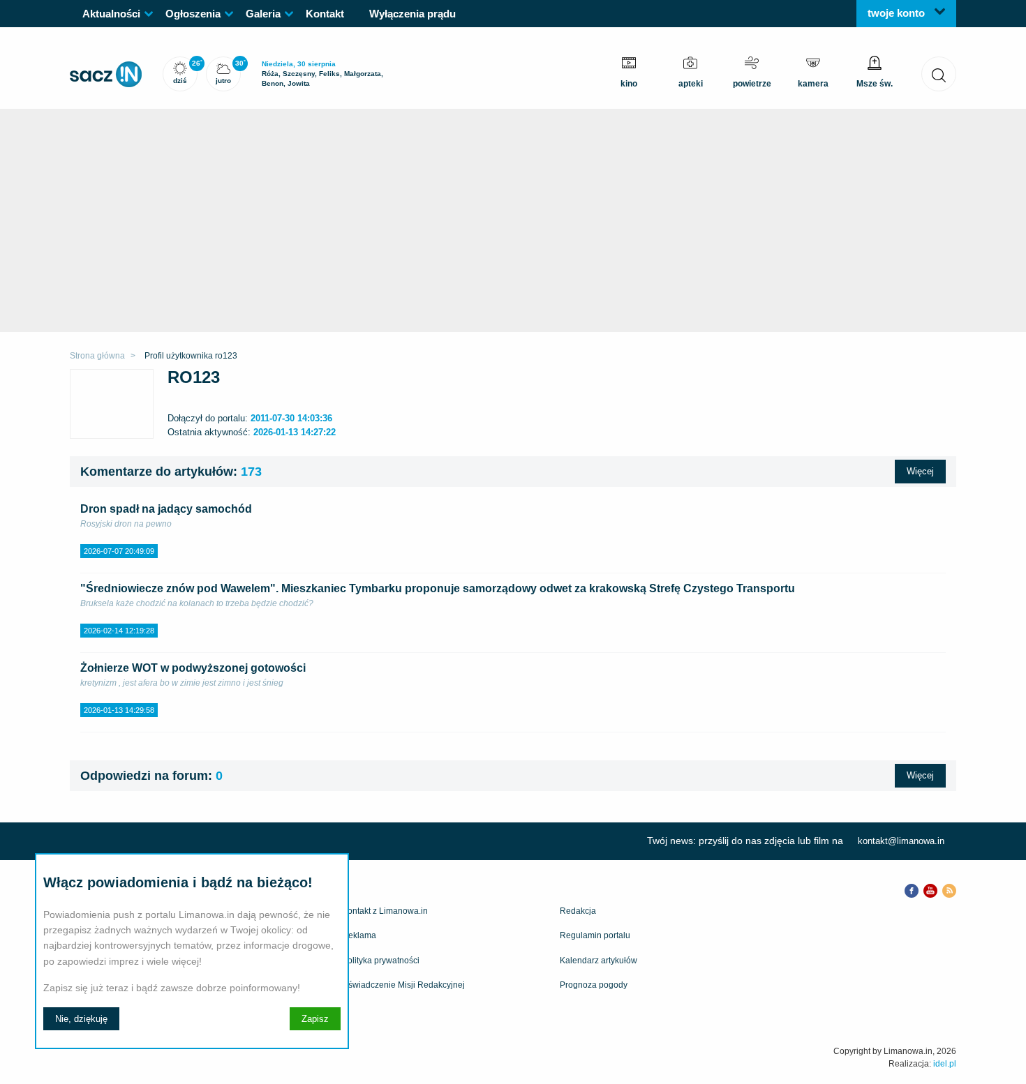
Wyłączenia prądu (412, 14)
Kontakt (325, 14)
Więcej (920, 471)
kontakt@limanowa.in (901, 841)
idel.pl (944, 1064)
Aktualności (111, 14)
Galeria (263, 14)
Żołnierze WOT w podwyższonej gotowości (193, 668)
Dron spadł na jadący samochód (166, 509)
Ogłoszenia (193, 14)
